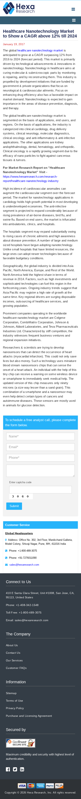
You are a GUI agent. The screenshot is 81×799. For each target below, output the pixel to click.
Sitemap (11, 693)
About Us (12, 645)
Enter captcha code (20, 482)
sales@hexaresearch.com (24, 564)
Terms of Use (14, 700)
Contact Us (13, 652)
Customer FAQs (16, 667)
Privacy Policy (15, 708)
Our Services (14, 660)
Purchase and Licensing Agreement (29, 715)
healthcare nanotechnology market (40, 50)
